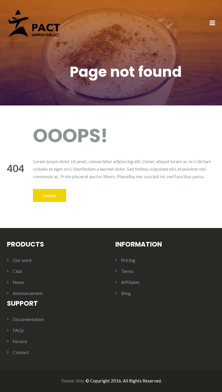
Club (17, 271)
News (18, 282)
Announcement (27, 293)
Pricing (128, 260)
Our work (22, 260)
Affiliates (130, 282)
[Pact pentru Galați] (34, 22)
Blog (126, 293)
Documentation (28, 319)
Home (49, 195)
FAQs (18, 330)
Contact (21, 352)
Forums (20, 341)
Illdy (80, 380)
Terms (127, 271)
